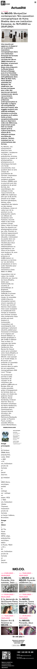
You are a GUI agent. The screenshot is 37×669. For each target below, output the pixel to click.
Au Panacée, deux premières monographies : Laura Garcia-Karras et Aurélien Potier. (27, 623)
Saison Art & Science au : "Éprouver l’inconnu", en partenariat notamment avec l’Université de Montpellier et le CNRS (9, 623)
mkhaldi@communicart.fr (17, 443)
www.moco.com (9, 427)
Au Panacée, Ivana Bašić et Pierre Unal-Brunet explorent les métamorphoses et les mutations (27, 601)
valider (23, 645)
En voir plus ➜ (18, 637)
